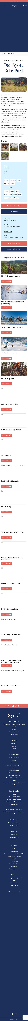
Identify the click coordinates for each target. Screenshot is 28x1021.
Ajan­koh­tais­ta (14, 851)
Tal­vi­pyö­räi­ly (14, 762)
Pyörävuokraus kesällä (9, 404)
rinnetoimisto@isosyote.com (12, 226)
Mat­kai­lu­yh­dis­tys (14, 864)
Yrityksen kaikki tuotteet (14, 249)
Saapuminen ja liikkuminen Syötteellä (14, 724)
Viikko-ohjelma (14, 825)
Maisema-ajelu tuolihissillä (11, 635)
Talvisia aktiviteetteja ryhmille (12, 532)
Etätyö (14, 859)
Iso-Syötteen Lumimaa (9, 609)
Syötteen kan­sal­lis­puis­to (14, 772)
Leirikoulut (14, 839)
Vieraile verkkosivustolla (14, 205)
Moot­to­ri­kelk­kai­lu (14, 770)
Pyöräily (14, 794)
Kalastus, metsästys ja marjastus (14, 801)
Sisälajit (14, 780)
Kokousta (14, 834)
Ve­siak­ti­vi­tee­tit (14, 804)
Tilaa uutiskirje (14, 885)
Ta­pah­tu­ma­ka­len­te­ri (14, 823)
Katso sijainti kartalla (14, 243)
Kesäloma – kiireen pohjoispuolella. (14, 853)
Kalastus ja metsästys (14, 775)
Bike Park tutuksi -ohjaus (10, 276)
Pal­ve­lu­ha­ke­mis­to (14, 869)
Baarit (14, 746)
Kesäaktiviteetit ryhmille (10, 481)
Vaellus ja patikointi (14, 796)
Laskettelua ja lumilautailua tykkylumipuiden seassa (11, 661)
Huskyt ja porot (14, 767)
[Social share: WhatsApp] (21, 706)
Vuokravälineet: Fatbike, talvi (12, 327)
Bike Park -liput (7, 507)
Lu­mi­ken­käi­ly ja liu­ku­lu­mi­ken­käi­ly (14, 765)
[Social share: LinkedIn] (18, 706)
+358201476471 (8, 232)
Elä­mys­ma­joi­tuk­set (14, 732)
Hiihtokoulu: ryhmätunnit (10, 583)
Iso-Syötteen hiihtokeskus (10, 686)
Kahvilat (14, 748)
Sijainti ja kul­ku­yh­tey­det (14, 856)
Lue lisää (6, 281)
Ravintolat (14, 743)
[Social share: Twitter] (16, 706)
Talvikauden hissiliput (9, 353)
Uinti (14, 806)
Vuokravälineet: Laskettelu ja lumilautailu (12, 559)
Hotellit (14, 727)
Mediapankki (14, 883)
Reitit (14, 848)
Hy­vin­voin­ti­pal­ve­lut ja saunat (14, 778)
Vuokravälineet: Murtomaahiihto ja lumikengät (13, 303)
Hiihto (14, 760)
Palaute (14, 880)
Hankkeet (14, 866)
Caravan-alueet (14, 734)
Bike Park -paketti (7, 379)
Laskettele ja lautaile (14, 757)
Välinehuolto (6, 455)
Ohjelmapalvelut (14, 837)
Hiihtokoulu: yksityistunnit (11, 430)
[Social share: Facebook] (13, 706)
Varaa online (14, 211)
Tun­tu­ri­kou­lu (14, 861)
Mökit (14, 729)
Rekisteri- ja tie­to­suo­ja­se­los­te (14, 878)
